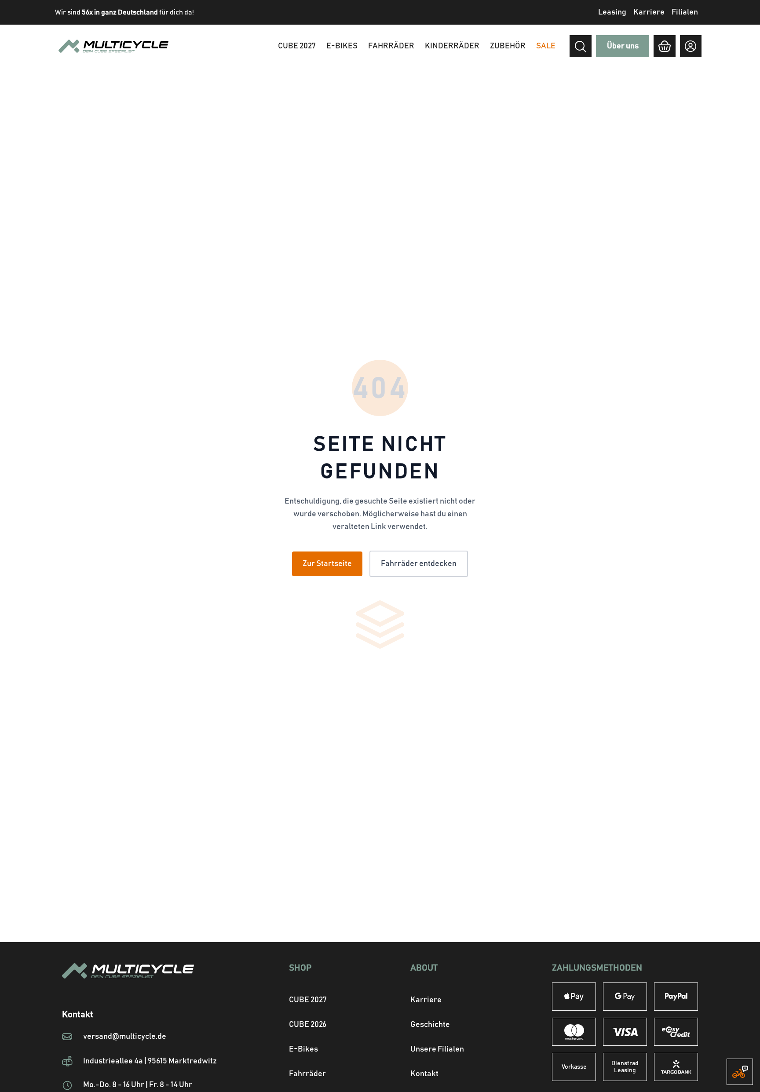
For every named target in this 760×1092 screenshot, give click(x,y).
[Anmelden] (691, 46)
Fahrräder (391, 46)
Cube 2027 (297, 46)
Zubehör (508, 46)
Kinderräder (452, 46)
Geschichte (430, 1025)
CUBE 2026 (307, 1025)
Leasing (612, 12)
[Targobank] (676, 1067)
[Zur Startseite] (144, 981)
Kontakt (424, 1074)
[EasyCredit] (676, 1032)
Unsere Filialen (437, 1049)
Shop (300, 968)
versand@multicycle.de (124, 1037)
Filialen (685, 12)
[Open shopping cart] (664, 46)
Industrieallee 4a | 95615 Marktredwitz (150, 1061)
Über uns (623, 46)
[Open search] (580, 47)
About (424, 968)
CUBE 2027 (308, 1000)
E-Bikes (342, 46)
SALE (545, 46)
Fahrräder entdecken (419, 564)
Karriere (649, 12)
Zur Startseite (327, 564)
